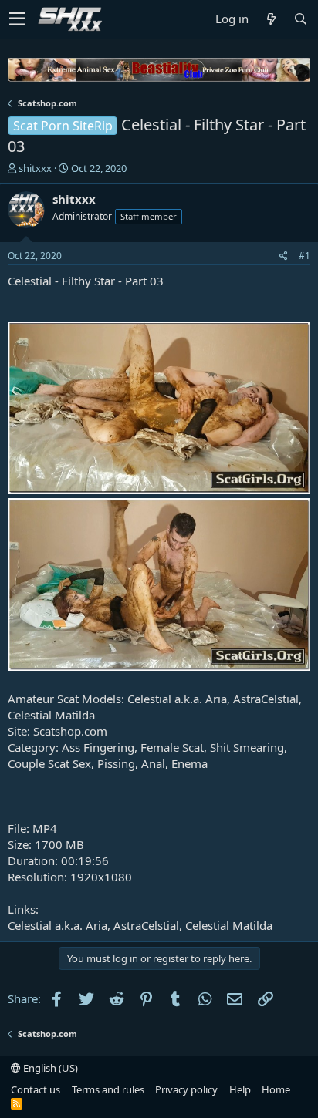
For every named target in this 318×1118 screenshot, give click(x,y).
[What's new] (271, 19)
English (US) (49, 1068)
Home (276, 1089)
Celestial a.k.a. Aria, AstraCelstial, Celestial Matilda (140, 925)
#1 (304, 255)
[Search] (300, 19)
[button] (17, 19)
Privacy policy (186, 1089)
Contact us (35, 1089)
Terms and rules (108, 1089)
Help (240, 1089)
